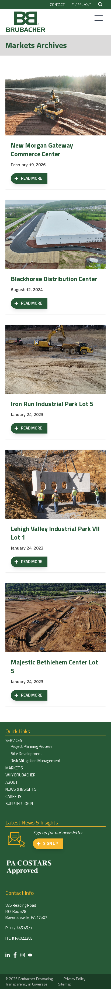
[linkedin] (7, 955)
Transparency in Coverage (26, 984)
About (11, 782)
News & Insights (21, 789)
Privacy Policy (74, 978)
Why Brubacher (20, 775)
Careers (13, 796)
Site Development (26, 754)
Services (13, 740)
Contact (57, 4)
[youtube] (30, 955)
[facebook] (15, 955)
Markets (14, 768)
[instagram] (22, 955)
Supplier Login (19, 803)
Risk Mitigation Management (36, 761)
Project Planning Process (32, 746)
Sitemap (64, 984)
